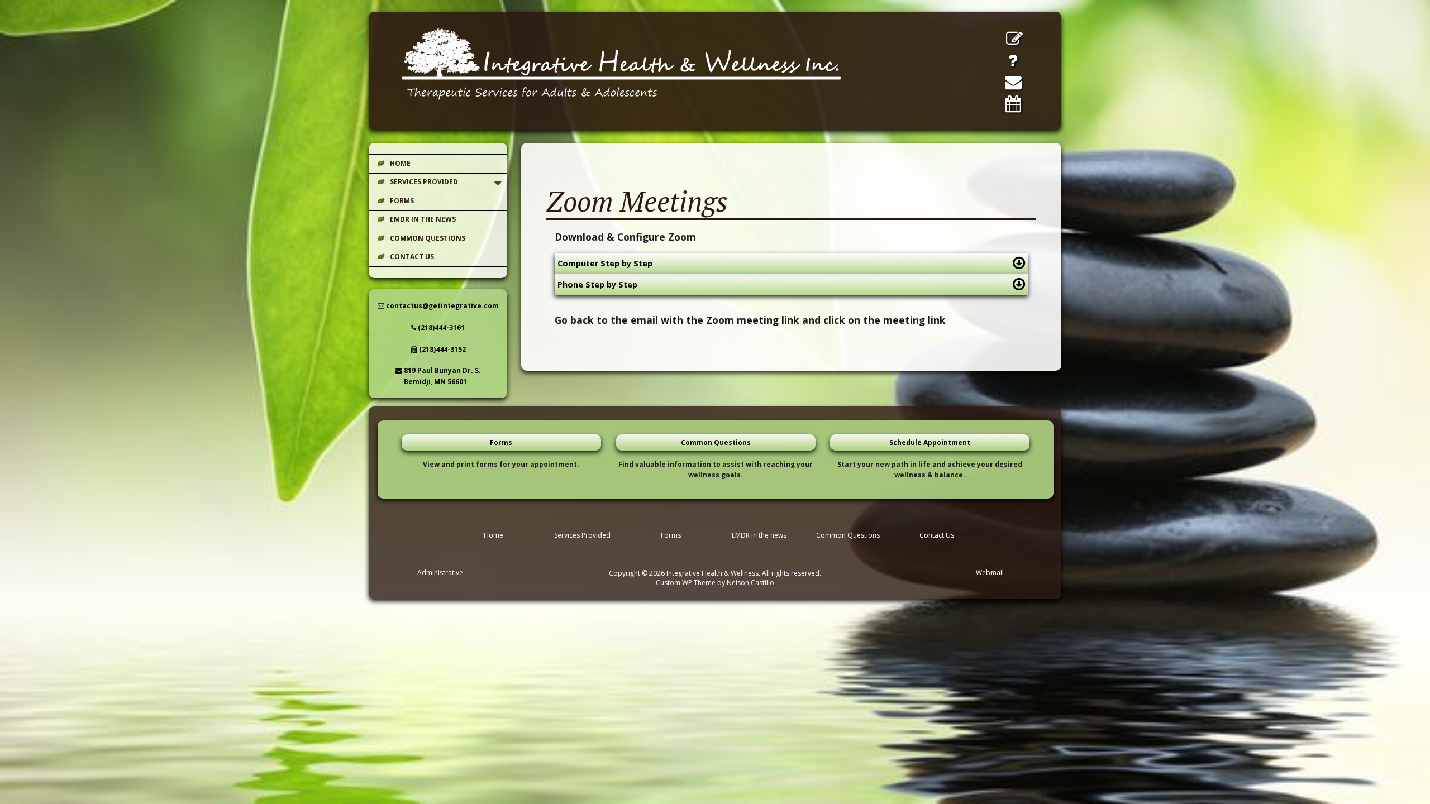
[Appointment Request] (1013, 103)
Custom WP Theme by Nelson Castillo (715, 582)
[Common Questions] (1012, 60)
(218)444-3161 (440, 327)
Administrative (440, 572)
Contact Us (412, 256)
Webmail (990, 572)
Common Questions (427, 238)
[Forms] (1014, 38)
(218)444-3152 (441, 349)
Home (400, 163)
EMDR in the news (423, 219)
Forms (402, 200)
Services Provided (424, 181)
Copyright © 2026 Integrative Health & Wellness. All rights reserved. (715, 573)
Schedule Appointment (929, 442)
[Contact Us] (1013, 82)
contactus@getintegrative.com (441, 305)
